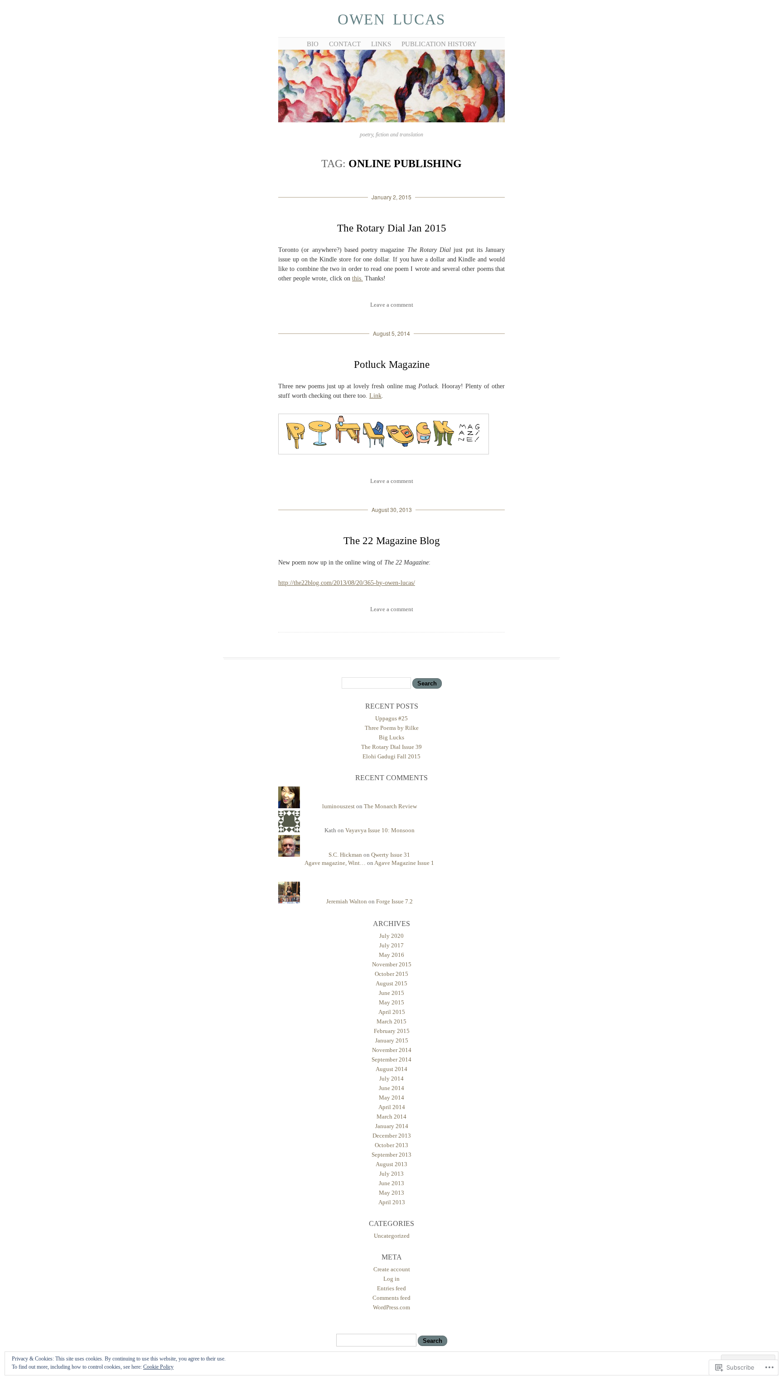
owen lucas (391, 19)
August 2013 (391, 1164)
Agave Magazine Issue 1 (404, 862)
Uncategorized (392, 1235)
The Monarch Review (390, 806)
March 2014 (391, 1116)
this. (357, 278)
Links (381, 44)
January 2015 (391, 1040)
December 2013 (391, 1135)
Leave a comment (391, 304)
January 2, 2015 (391, 197)
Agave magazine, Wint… (335, 862)
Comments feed (391, 1297)
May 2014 (391, 1097)
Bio (313, 44)
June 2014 (391, 1088)
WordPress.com (391, 1307)
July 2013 (391, 1173)
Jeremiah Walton (346, 901)
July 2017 (391, 945)
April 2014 (391, 1107)
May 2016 (391, 954)
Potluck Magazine (392, 364)
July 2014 (391, 1078)
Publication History (439, 44)
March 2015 (391, 1021)
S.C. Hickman (345, 854)
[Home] (391, 120)
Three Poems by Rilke (392, 727)
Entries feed (391, 1288)
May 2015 (391, 1002)
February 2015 (392, 1031)
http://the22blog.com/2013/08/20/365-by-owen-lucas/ (346, 582)
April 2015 (391, 1011)
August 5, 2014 (391, 333)
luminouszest (338, 806)
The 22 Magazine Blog (391, 540)
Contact (345, 44)
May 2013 (391, 1192)
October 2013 (391, 1145)
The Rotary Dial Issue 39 (391, 746)
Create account (391, 1269)
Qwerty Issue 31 (390, 854)
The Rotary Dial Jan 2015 (391, 228)
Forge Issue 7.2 (394, 901)
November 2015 (391, 964)
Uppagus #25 (391, 718)
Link (375, 395)
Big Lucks (391, 737)
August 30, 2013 (392, 509)
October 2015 (391, 973)
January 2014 (391, 1126)
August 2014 (391, 1069)
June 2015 (391, 992)
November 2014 (391, 1050)
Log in (391, 1278)
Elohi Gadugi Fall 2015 (391, 756)
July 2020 (391, 935)
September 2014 (391, 1059)
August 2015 (391, 983)
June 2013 (391, 1183)
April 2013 (391, 1202)
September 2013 (391, 1154)
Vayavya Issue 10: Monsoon (380, 830)
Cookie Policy (158, 1367)
